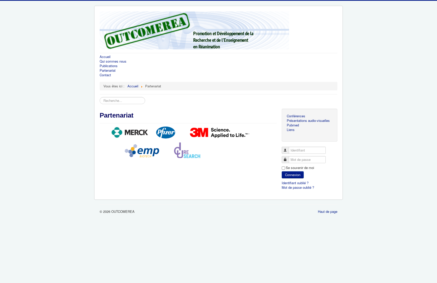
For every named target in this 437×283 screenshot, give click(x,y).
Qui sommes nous (113, 61)
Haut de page (327, 211)
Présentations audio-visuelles (308, 120)
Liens (291, 129)
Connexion (292, 174)
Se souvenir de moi (300, 167)
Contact (105, 74)
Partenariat (108, 70)
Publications (109, 65)
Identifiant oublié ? (295, 182)
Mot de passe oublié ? (298, 187)
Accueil (105, 56)
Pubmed (293, 125)
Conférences (296, 116)
